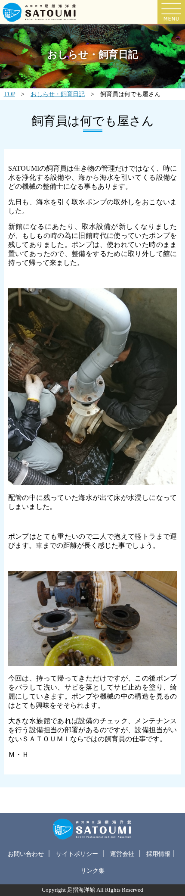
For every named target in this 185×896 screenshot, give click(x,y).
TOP (9, 94)
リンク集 (92, 870)
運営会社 (122, 853)
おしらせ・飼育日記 (58, 94)
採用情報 (158, 853)
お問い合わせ (26, 853)
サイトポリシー (77, 853)
